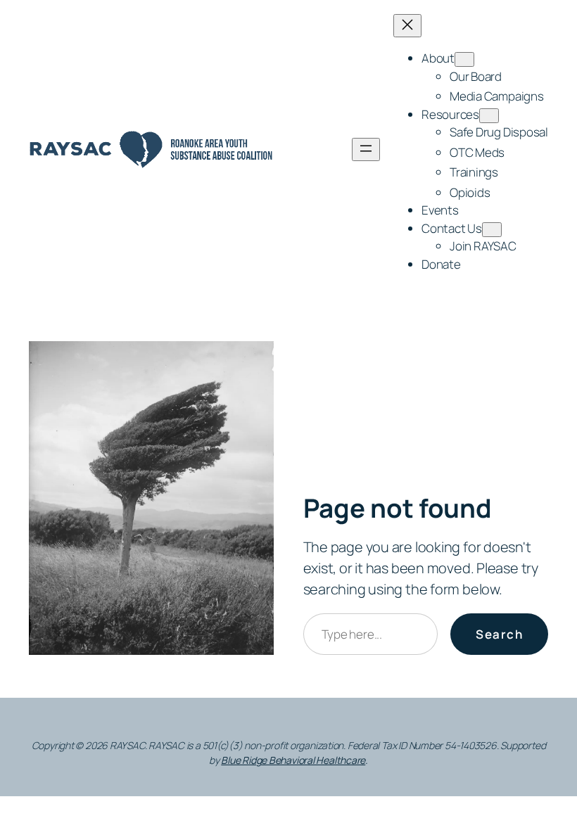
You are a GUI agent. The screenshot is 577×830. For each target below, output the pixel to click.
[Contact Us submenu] (492, 229)
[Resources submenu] (489, 115)
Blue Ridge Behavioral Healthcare (293, 760)
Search (499, 634)
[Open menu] (366, 149)
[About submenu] (464, 59)
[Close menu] (407, 25)
